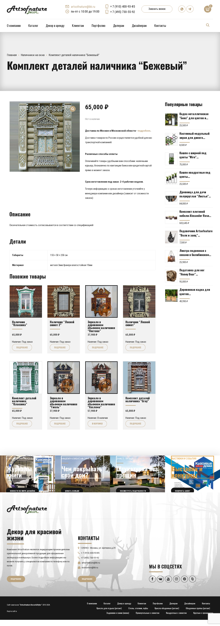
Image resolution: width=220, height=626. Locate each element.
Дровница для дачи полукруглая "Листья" (194, 194)
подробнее (144, 130)
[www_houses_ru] (27, 473)
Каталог (33, 25)
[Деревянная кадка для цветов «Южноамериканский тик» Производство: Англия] (171, 295)
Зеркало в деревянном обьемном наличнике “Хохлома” (101, 402)
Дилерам (118, 25)
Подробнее (22, 347)
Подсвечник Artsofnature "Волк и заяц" (195, 233)
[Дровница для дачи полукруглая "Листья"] (171, 198)
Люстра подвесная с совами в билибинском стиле (194, 252)
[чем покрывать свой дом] (82, 473)
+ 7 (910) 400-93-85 (122, 6)
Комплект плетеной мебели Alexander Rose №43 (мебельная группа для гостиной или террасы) (195, 213)
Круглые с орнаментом (203, 612)
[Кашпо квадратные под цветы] (171, 178)
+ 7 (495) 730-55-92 (122, 12)
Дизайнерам (139, 25)
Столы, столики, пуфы (138, 608)
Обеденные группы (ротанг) (198, 608)
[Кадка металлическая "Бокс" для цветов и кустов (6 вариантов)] (171, 119)
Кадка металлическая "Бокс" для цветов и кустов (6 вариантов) (193, 116)
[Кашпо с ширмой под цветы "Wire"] (171, 158)
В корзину (97, 423)
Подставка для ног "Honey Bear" (192, 272)
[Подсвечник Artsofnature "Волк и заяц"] (171, 237)
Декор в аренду (55, 25)
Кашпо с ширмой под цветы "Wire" (192, 155)
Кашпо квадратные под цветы (194, 174)
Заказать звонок (156, 9)
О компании (14, 25)
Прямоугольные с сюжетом (147, 612)
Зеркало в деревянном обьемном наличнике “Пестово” (101, 326)
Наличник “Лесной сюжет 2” (62, 323)
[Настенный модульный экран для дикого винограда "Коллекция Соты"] (171, 139)
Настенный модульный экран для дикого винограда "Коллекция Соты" (194, 135)
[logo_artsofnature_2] (27, 509)
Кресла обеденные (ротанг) (167, 608)
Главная (12, 55)
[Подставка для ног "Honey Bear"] (171, 276)
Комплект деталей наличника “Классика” (24, 401)
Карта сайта (12, 611)
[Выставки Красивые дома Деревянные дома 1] (192, 473)
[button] (73, 106)
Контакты (160, 25)
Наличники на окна (33, 55)
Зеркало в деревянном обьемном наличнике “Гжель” (63, 402)
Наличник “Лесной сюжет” (137, 323)
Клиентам (78, 25)
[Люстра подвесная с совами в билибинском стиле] (171, 256)
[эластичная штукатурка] (137, 473)
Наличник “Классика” (19, 323)
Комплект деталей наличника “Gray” (137, 399)
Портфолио (98, 25)
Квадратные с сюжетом (176, 612)
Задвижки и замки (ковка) (117, 612)
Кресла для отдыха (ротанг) (109, 608)
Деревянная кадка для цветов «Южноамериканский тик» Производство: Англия (194, 291)
